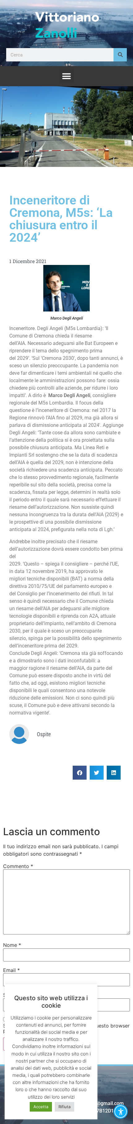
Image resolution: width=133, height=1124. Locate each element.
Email (11, 970)
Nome (12, 945)
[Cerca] (120, 54)
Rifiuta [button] (64, 1106)
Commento (18, 866)
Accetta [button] (40, 1106)
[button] (67, 76)
